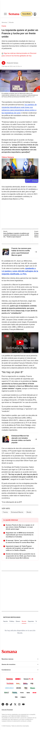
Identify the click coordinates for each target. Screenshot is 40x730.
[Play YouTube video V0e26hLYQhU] (20, 342)
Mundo (11, 22)
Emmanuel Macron (17, 512)
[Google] (3, 704)
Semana (4, 22)
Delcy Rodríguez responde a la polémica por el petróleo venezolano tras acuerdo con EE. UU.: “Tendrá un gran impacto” (16, 235)
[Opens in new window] (7, 704)
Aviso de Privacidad (9, 709)
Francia (5, 512)
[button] (20, 342)
